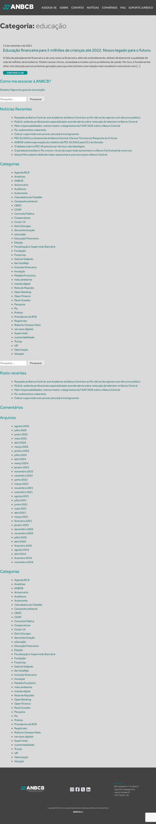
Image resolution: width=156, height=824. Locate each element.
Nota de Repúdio (24, 288)
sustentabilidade (24, 337)
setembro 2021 (23, 492)
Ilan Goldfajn (21, 263)
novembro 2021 (23, 488)
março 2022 (21, 483)
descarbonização (24, 230)
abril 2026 (20, 442)
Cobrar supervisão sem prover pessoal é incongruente (46, 134)
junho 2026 (21, 434)
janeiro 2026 (21, 451)
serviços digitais (24, 329)
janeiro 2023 (21, 467)
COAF (18, 209)
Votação (19, 353)
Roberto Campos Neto (27, 325)
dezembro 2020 (23, 529)
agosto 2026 (21, 426)
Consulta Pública (24, 213)
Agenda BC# (22, 172)
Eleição (18, 242)
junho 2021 (21, 504)
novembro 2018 (23, 562)
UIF (16, 345)
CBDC (18, 205)
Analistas (19, 176)
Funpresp (20, 255)
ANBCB (18, 180)
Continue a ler (15, 72)
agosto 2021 (21, 496)
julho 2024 (20, 455)
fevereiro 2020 (23, 545)
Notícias (93, 7)
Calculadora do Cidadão (28, 197)
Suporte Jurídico (141, 7)
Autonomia (20, 193)
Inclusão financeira (25, 267)
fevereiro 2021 (23, 521)
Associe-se (49, 7)
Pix (16, 308)
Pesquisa (19, 304)
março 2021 (21, 516)
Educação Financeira (26, 238)
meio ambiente (23, 279)
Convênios (109, 7)
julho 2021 (20, 500)
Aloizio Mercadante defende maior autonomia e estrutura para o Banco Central (60, 154)
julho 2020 (20, 537)
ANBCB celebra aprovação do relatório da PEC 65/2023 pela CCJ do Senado (58, 142)
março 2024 (21, 463)
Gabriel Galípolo (23, 259)
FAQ (123, 7)
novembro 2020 (23, 533)
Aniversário (21, 185)
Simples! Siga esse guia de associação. (22, 89)
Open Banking (22, 292)
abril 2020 (20, 541)
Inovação (19, 271)
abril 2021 (20, 512)
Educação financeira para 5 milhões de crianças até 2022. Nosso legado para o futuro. (77, 50)
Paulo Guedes (22, 300)
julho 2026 (20, 430)
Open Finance (22, 296)
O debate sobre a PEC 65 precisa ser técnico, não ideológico (49, 146)
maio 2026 (20, 438)
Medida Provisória (24, 275)
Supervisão (21, 333)
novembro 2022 (23, 471)
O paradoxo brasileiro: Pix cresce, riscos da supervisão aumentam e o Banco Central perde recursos (73, 150)
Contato (77, 7)
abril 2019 (20, 554)
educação (20, 234)
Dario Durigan (22, 226)
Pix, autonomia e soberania (30, 130)
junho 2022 (21, 479)
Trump (18, 341)
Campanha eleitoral (25, 201)
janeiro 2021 (21, 525)
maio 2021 (20, 508)
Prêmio (18, 312)
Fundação (20, 250)
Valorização (21, 349)
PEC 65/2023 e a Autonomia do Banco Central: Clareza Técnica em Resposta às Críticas (65, 138)
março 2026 (21, 446)
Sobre (64, 7)
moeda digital (22, 283)
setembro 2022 (23, 475)
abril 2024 (20, 459)
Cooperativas (22, 217)
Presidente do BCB (25, 316)
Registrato (20, 320)
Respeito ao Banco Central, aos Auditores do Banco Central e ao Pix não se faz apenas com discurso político (77, 117)
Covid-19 (19, 222)
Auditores (20, 189)
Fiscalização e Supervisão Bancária (34, 246)
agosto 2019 (21, 549)
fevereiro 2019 (23, 558)
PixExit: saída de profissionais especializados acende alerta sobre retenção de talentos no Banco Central (76, 121)
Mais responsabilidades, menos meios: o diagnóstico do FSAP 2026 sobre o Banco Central (67, 125)
